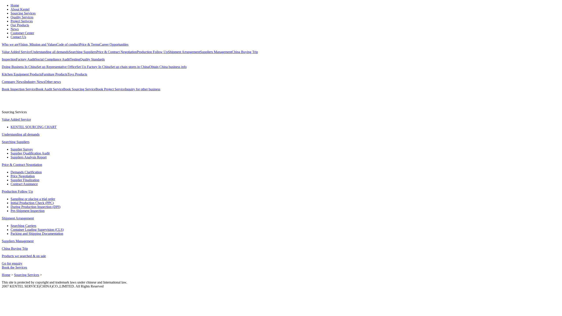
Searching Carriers (23, 226)
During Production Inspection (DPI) (35, 207)
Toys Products (77, 74)
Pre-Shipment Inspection (28, 211)
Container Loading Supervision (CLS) (37, 230)
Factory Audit (25, 59)
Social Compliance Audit (52, 59)
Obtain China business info (168, 67)
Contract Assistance (24, 184)
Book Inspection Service (19, 89)
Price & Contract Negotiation (116, 52)
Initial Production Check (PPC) (32, 203)
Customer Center (22, 33)
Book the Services (14, 267)
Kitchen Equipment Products (22, 74)
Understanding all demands (50, 52)
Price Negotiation (23, 176)
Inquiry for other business (142, 89)
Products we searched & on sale (24, 256)
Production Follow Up (152, 52)
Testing (75, 59)
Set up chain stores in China (129, 67)
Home (15, 5)
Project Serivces (22, 21)
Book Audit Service (49, 89)
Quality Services (22, 17)
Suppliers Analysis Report (29, 157)
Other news (53, 82)
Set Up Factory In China (93, 67)
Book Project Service (110, 89)
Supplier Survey (22, 149)
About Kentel (20, 9)
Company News (13, 82)
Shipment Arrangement (184, 52)
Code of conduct (67, 44)
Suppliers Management (216, 52)
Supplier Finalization (25, 180)
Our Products (20, 25)
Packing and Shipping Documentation (37, 233)
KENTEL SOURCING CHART (34, 127)
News (15, 29)
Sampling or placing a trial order (33, 199)
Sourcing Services (23, 13)
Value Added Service (16, 52)
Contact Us (18, 37)
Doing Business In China (19, 67)
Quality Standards (92, 59)
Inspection (9, 59)
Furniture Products (54, 74)
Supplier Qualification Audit (30, 153)
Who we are (10, 44)
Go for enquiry (12, 263)
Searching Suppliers (82, 52)
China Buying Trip (245, 52)
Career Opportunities (113, 44)
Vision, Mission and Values (37, 44)
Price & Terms (89, 44)
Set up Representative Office (56, 67)
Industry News (34, 82)
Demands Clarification (26, 172)
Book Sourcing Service (79, 89)
